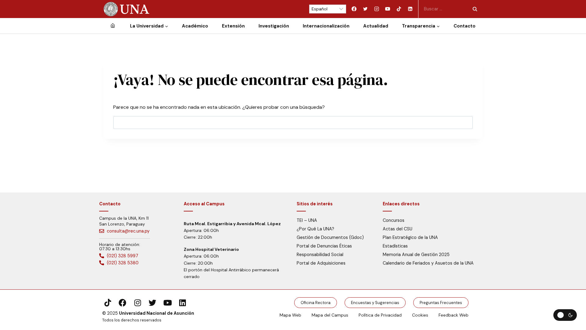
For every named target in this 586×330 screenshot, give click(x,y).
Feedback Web (453, 315)
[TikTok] (399, 9)
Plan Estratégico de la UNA (410, 237)
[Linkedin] (182, 302)
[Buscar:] (452, 9)
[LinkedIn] (410, 9)
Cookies (420, 315)
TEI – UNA (307, 220)
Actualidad (375, 26)
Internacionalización (326, 26)
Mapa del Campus (330, 315)
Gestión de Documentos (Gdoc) (330, 237)
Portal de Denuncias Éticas (324, 246)
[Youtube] (167, 302)
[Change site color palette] (565, 315)
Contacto (465, 26)
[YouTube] (387, 9)
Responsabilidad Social (320, 254)
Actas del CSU (397, 229)
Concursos (393, 220)
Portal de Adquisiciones (321, 263)
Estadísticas (395, 246)
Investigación (274, 26)
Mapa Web (290, 315)
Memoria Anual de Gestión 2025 (416, 254)
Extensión (233, 26)
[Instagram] (377, 9)
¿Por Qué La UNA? (315, 229)
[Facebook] (354, 9)
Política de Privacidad (380, 315)
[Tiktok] (107, 302)
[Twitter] (365, 9)
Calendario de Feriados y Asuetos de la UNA (428, 263)
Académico (195, 26)
